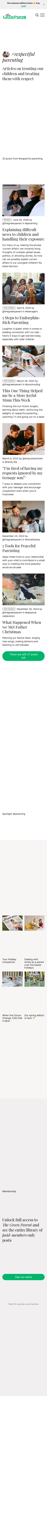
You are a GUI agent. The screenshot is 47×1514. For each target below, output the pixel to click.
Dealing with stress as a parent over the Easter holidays (34, 963)
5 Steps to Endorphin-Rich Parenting (21, 320)
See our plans (23, 1277)
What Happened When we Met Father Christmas (21, 627)
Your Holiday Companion (9, 961)
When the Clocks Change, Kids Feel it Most (12, 1018)
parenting (32, 223)
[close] (44, 4)
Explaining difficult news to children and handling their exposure (23, 234)
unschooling (33, 384)
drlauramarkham (34, 458)
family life (11, 462)
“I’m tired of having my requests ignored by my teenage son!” (22, 473)
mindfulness (33, 539)
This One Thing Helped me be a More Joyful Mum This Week (22, 395)
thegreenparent (13, 223)
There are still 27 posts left (23, 656)
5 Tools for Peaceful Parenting (19, 548)
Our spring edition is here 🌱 (34, 1017)
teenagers (32, 311)
